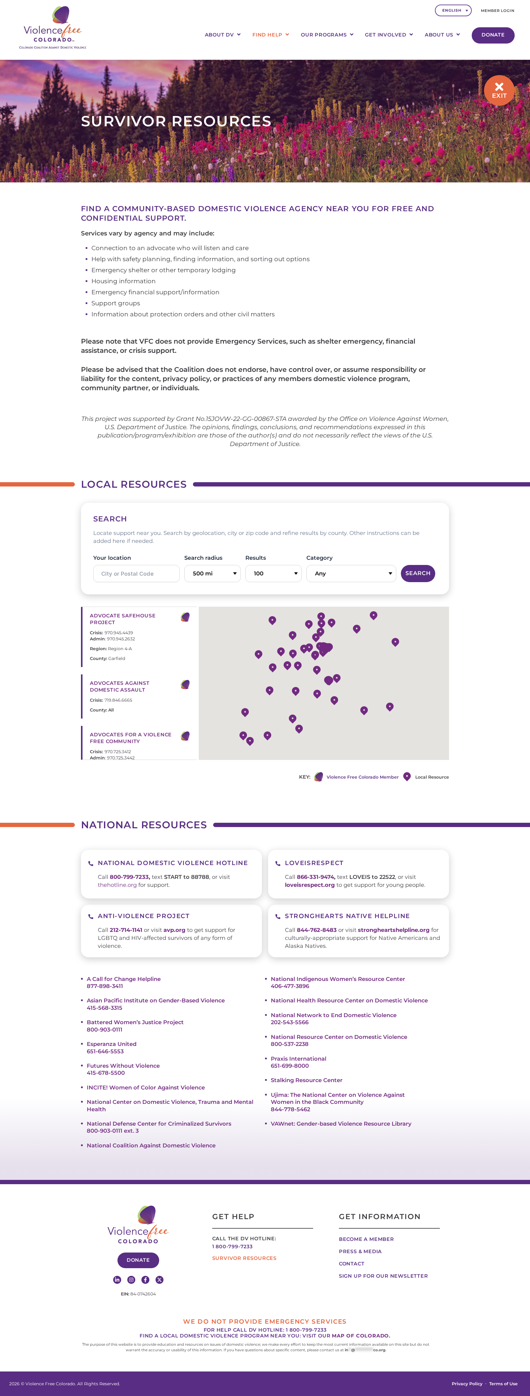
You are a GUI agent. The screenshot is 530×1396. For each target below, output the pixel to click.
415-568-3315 (104, 1008)
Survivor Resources (244, 1258)
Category (319, 558)
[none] (453, 10)
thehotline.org (117, 885)
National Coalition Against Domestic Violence (151, 1145)
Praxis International (298, 1058)
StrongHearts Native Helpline (347, 916)
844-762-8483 (317, 930)
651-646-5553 (105, 1051)
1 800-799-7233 (232, 1246)
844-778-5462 (290, 1109)
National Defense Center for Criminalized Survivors (159, 1123)
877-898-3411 (105, 986)
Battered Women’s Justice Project (135, 1022)
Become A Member (366, 1239)
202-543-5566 (290, 1022)
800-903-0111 (104, 1029)
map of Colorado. (361, 1336)
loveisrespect (314, 863)
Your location (112, 558)
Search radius (203, 558)
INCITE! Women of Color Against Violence (146, 1087)
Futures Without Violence (123, 1065)
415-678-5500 (106, 1073)
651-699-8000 (290, 1065)
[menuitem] (453, 10)
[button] (258, 654)
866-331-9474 (315, 877)
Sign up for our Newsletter (383, 1276)
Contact (352, 1264)
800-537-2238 (290, 1044)
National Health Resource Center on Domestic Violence (349, 1000)
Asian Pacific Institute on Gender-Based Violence (156, 1000)
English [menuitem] (451, 10)
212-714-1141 (126, 930)
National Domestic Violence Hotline (173, 863)
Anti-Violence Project (144, 916)
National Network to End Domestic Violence (334, 1015)
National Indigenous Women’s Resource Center (338, 979)
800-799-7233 (129, 877)
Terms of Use (503, 1383)
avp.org (174, 930)
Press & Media (360, 1251)
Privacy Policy (467, 1383)
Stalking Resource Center (307, 1080)
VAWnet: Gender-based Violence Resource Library (341, 1123)
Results (255, 558)
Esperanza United (111, 1044)
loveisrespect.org (310, 885)
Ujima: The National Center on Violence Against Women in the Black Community (338, 1098)
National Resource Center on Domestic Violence (339, 1037)
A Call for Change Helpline (124, 979)
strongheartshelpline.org (394, 930)
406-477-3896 (290, 986)
